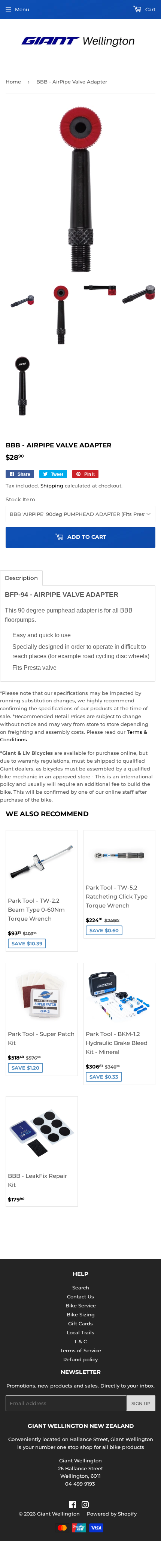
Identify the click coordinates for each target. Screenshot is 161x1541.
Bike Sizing (81, 1314)
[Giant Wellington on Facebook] (72, 1506)
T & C (80, 1341)
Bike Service (81, 1306)
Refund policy (80, 1359)
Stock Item (20, 499)
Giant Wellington (58, 1514)
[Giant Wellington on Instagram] (85, 1506)
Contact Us (80, 1297)
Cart (149, 9)
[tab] (21, 578)
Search (80, 1288)
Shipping (51, 486)
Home (13, 82)
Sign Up (141, 1403)
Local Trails (80, 1332)
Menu (22, 9)
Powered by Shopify (112, 1514)
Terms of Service (80, 1350)
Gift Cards (80, 1323)
